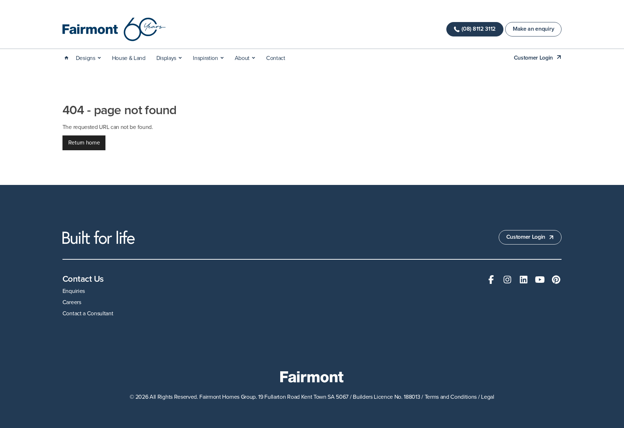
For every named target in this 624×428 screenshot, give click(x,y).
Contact (275, 58)
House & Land (129, 58)
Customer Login (533, 58)
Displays (166, 58)
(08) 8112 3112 (479, 29)
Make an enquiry (533, 29)
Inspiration (205, 58)
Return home (84, 142)
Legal (487, 397)
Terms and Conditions (451, 397)
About (242, 58)
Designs (85, 58)
